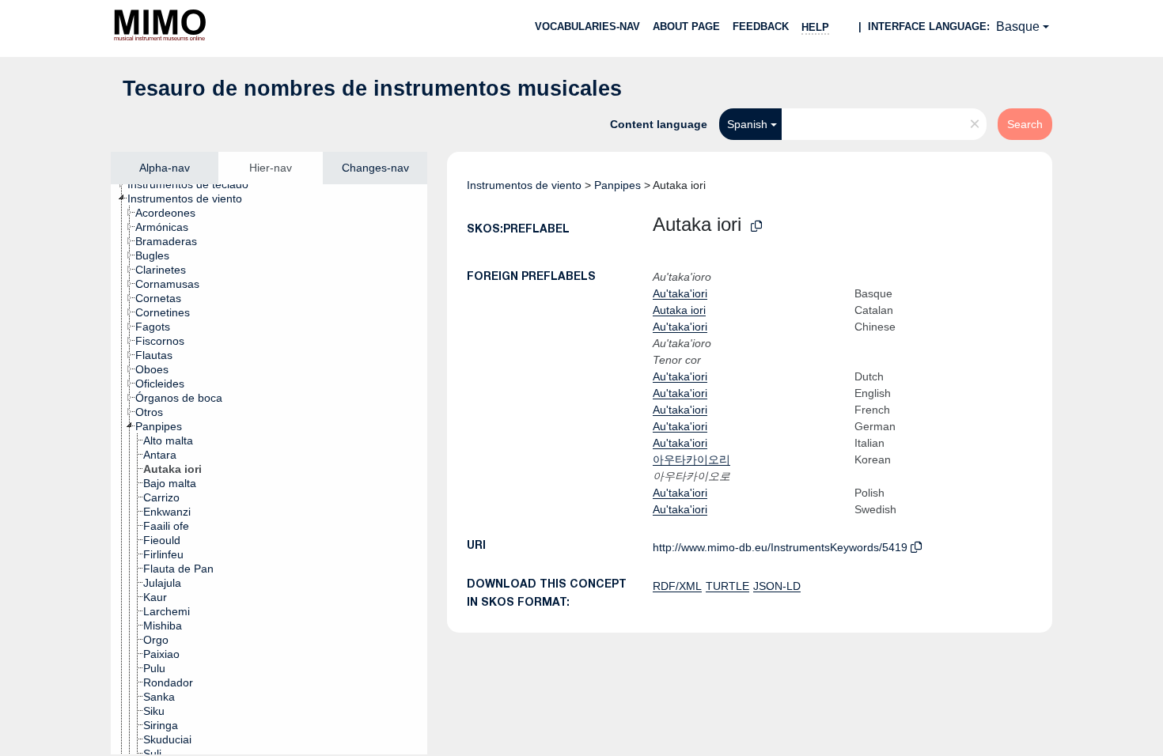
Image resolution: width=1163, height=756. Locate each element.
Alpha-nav (164, 167)
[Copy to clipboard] (756, 226)
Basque (1018, 26)
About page (686, 26)
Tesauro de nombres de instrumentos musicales (372, 88)
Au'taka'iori (680, 293)
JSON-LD (777, 586)
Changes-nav (375, 167)
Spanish (747, 124)
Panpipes (617, 185)
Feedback (761, 26)
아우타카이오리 (691, 459)
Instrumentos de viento (524, 185)
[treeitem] (195, 184)
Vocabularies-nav (587, 26)
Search (1025, 124)
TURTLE (727, 586)
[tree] (269, 469)
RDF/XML (677, 586)
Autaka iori (679, 310)
